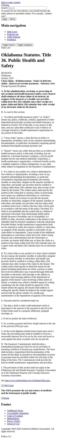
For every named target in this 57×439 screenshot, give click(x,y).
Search (4, 8)
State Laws (12, 31)
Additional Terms (15, 410)
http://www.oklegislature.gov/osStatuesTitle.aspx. (28, 380)
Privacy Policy (13, 421)
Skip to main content (10, 2)
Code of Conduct (15, 416)
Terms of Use (13, 424)
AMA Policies (13, 37)
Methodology (13, 418)
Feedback (11, 39)
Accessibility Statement (17, 413)
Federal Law (13, 34)
